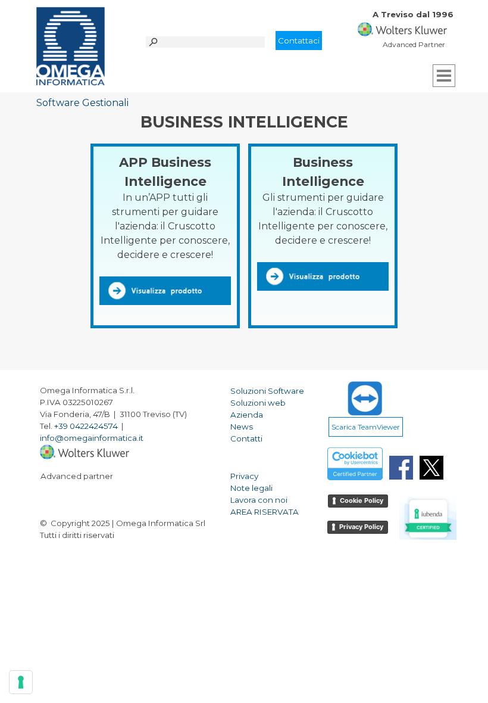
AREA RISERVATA (264, 512)
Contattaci (299, 40)
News (241, 426)
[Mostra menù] (444, 75)
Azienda (246, 414)
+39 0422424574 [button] (86, 426)
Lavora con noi (258, 500)
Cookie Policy (361, 500)
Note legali (251, 488)
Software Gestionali (82, 102)
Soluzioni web (258, 403)
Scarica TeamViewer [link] (365, 426)
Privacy (244, 476)
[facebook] (401, 468)
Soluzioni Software (267, 391)
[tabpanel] (417, 20)
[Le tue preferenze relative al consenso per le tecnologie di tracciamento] (21, 682)
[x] (431, 468)
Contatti (246, 438)
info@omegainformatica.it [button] (91, 438)
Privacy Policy (361, 526)
